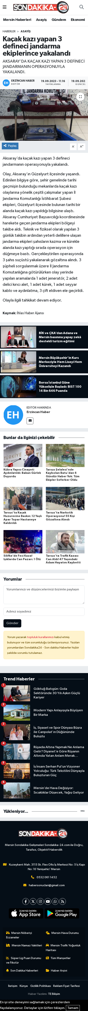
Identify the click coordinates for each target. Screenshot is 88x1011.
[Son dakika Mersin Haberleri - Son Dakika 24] (42, 7)
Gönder (12, 623)
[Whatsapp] (55, 901)
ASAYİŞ (26, 31)
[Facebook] (25, 901)
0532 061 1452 (47, 877)
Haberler (9, 31)
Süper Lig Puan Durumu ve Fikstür (23, 960)
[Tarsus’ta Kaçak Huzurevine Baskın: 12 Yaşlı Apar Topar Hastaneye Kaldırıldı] (22, 498)
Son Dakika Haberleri (24, 970)
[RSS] (62, 901)
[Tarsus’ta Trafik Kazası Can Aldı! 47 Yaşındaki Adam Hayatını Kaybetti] (65, 541)
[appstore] (26, 914)
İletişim (12, 985)
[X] (33, 901)
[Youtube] (47, 901)
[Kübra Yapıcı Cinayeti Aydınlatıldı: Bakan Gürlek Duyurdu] (22, 455)
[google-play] (62, 914)
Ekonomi (78, 20)
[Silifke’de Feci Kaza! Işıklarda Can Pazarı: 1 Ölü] (22, 541)
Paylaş (12, 145)
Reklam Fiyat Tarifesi (66, 985)
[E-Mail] (30, 421)
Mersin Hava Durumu (65, 932)
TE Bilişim (54, 993)
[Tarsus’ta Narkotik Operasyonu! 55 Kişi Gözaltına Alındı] (65, 498)
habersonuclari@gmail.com (47, 885)
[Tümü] (83, 811)
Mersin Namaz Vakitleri (27, 945)
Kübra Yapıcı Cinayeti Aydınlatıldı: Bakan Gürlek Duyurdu (22, 473)
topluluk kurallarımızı (40, 637)
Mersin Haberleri (17, 20)
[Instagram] (40, 901)
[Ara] (81, 7)
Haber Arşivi (59, 970)
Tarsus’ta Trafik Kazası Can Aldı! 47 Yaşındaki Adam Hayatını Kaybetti (63, 559)
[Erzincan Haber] (13, 415)
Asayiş (41, 20)
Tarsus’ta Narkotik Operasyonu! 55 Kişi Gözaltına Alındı (60, 516)
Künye (24, 985)
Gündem (59, 20)
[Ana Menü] (5, 7)
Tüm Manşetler (61, 958)
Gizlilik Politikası (40, 985)
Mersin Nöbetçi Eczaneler (19, 935)
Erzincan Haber (38, 412)
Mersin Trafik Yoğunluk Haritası (63, 947)
